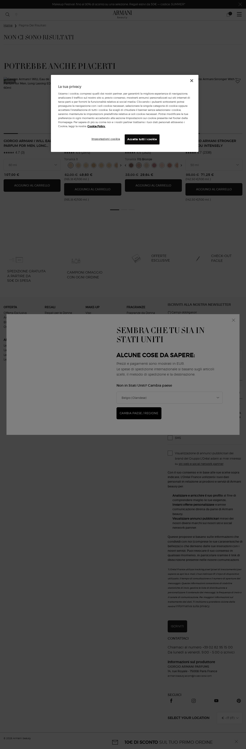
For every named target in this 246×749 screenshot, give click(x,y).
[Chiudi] (191, 80)
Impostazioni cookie (106, 139)
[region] (124, 113)
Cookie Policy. (96, 126)
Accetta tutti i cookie (142, 139)
